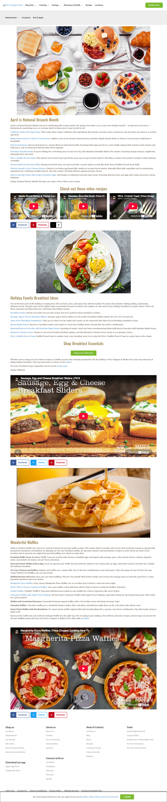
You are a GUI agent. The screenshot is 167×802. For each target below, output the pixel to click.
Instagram (50, 766)
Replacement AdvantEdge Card (140, 740)
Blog (88, 735)
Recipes (89, 5)
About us (50, 731)
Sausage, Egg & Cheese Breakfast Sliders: (28, 317)
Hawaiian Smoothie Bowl (21, 151)
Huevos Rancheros (18, 145)
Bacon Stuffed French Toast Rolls (25, 164)
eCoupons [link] (26, 18)
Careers (49, 735)
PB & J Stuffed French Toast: (23, 336)
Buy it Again (38, 18)
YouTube (49, 775)
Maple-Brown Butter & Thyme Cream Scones (30, 138)
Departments (11, 735)
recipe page (62, 366)
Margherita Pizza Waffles (21, 583)
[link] (154, 5)
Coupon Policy (133, 735)
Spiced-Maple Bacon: (19, 324)
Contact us (91, 731)
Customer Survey (93, 748)
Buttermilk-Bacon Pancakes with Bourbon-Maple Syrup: (35, 328)
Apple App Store (12, 766)
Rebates (89, 756)
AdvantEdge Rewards (136, 731)
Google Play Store (12, 770)
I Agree (127, 796)
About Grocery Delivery (15, 752)
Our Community (53, 740)
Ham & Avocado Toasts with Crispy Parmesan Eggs (33, 175)
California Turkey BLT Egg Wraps (25, 132)
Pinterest (50, 770)
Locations (99, 5)
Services (49, 748)
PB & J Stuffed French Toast (22, 158)
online (68, 362)
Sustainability (52, 744)
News (88, 740)
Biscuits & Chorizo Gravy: (21, 332)
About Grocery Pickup (14, 748)
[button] (19, 225)
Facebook (50, 762)
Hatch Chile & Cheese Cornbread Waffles (28, 587)
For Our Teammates (135, 744)
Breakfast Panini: (18, 313)
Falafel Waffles (16, 591)
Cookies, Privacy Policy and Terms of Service (99, 797)
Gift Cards (9, 744)
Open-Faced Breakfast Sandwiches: (26, 321)
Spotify (49, 779)
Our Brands (10, 740)
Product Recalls (93, 752)
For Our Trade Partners (136, 748)
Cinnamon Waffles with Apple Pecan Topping (30, 595)
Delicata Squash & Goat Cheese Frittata (27, 168)
